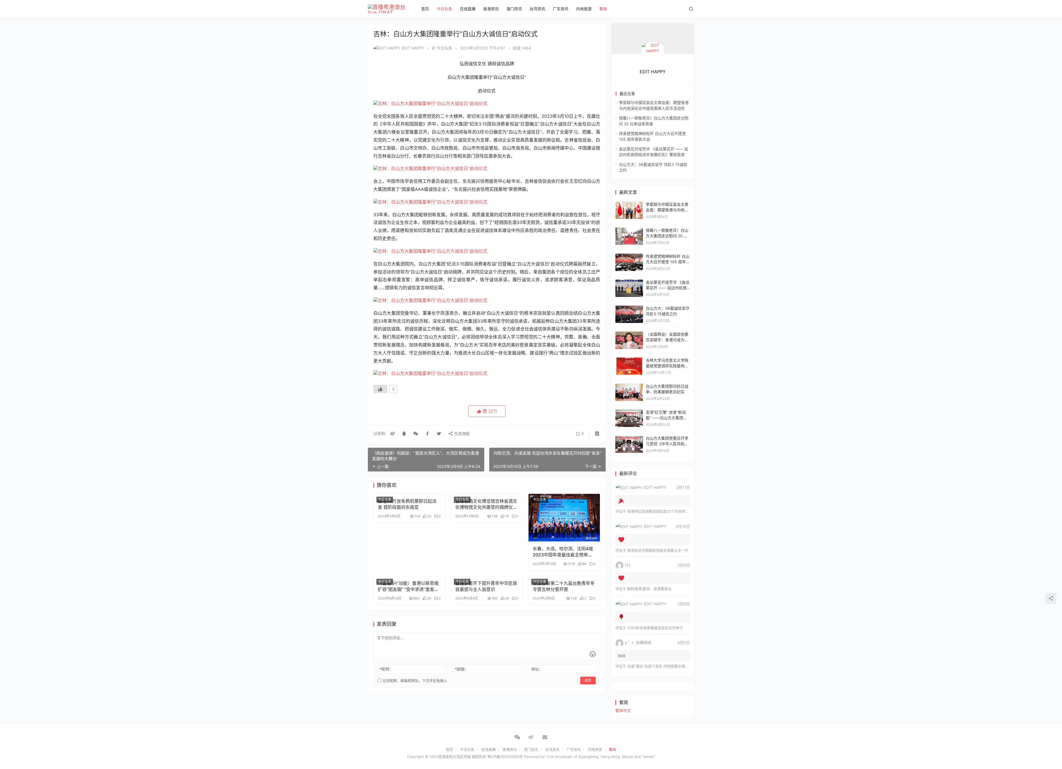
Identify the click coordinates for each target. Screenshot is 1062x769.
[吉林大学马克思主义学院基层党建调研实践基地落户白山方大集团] (629, 360)
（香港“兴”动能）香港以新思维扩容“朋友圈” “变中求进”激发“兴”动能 (408, 586)
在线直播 (467, 8)
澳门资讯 (514, 8)
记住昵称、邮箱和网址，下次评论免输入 (414, 680)
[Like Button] (380, 389)
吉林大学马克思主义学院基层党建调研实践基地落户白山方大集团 (667, 365)
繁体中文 (623, 710)
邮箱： (461, 669)
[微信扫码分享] (415, 433)
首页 (425, 8)
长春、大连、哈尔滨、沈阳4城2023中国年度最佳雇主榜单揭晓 (563, 552)
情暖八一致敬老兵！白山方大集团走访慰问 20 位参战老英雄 (667, 235)
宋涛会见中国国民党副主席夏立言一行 (657, 550)
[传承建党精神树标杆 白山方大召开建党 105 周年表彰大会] (629, 256)
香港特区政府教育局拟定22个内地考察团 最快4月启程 (670, 511)
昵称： (386, 669)
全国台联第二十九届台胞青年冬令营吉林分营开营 (564, 586)
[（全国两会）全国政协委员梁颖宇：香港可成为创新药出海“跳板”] (629, 334)
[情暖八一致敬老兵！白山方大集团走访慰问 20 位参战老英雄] (629, 230)
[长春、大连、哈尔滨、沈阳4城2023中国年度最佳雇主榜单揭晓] (564, 517)
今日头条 (444, 8)
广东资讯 (560, 8)
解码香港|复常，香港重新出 (649, 588)
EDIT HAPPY (413, 48)
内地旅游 (584, 8)
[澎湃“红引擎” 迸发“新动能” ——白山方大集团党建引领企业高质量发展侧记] (629, 412)
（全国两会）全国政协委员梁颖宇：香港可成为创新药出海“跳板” (667, 339)
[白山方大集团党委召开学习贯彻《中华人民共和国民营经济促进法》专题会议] (629, 438)
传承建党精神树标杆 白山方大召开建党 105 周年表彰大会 (668, 261)
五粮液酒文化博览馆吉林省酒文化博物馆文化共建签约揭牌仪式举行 (486, 504)
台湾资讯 (537, 8)
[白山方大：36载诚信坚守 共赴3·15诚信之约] (629, 308)
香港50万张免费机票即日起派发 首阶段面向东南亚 (407, 504)
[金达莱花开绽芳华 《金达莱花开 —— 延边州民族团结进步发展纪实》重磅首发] (629, 282)
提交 (588, 680)
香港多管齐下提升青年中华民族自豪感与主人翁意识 (486, 586)
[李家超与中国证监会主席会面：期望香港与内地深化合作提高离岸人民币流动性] (629, 204)
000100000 (509, 756)
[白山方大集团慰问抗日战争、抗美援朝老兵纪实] (629, 386)
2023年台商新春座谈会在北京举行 (655, 627)
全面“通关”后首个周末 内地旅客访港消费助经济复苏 (668, 666)
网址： (537, 669)
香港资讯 (491, 8)
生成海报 (461, 433)
